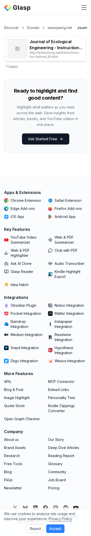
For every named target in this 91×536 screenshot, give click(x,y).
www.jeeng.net (60, 27)
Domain (33, 27)
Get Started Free (42, 139)
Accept (55, 528)
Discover (11, 27)
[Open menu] (84, 8)
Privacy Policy (60, 519)
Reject (35, 528)
